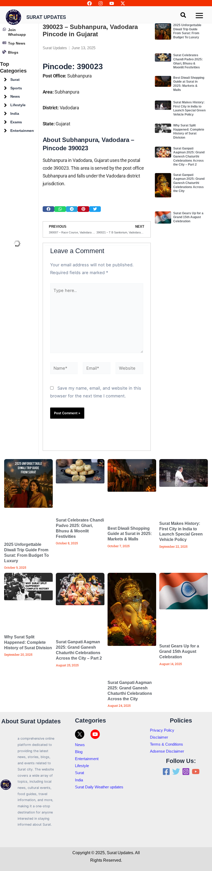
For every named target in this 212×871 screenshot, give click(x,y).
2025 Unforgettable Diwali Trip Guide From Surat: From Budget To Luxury (187, 104)
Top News (16, 116)
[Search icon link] (183, 16)
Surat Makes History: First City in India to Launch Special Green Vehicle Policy (189, 181)
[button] (48, 427)
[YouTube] (111, 3)
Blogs (13, 125)
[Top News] (4, 115)
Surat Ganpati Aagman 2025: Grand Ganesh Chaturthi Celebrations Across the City (189, 255)
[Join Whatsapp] (4, 102)
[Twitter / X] (122, 3)
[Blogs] (4, 124)
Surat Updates (46, 17)
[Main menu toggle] (199, 15)
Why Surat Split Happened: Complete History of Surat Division (188, 204)
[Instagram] (100, 3)
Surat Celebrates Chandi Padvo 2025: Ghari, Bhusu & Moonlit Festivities (188, 134)
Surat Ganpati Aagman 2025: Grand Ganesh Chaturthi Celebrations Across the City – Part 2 (189, 229)
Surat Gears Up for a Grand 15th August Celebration (188, 290)
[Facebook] (89, 3)
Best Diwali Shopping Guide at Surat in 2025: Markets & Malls (188, 156)
